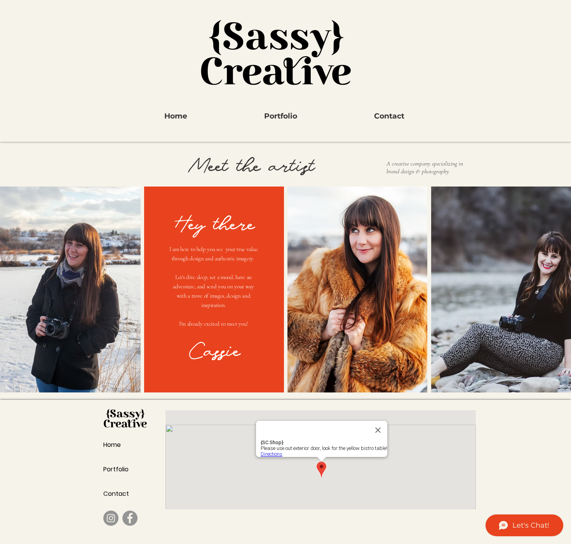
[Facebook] (130, 518)
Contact (116, 493)
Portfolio (116, 469)
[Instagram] (110, 518)
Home (112, 444)
